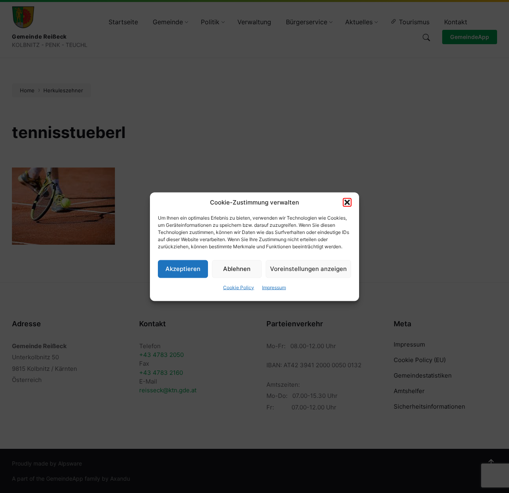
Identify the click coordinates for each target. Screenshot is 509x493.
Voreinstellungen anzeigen (308, 269)
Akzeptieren (182, 269)
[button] (347, 202)
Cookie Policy (238, 287)
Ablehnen (237, 269)
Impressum (274, 287)
